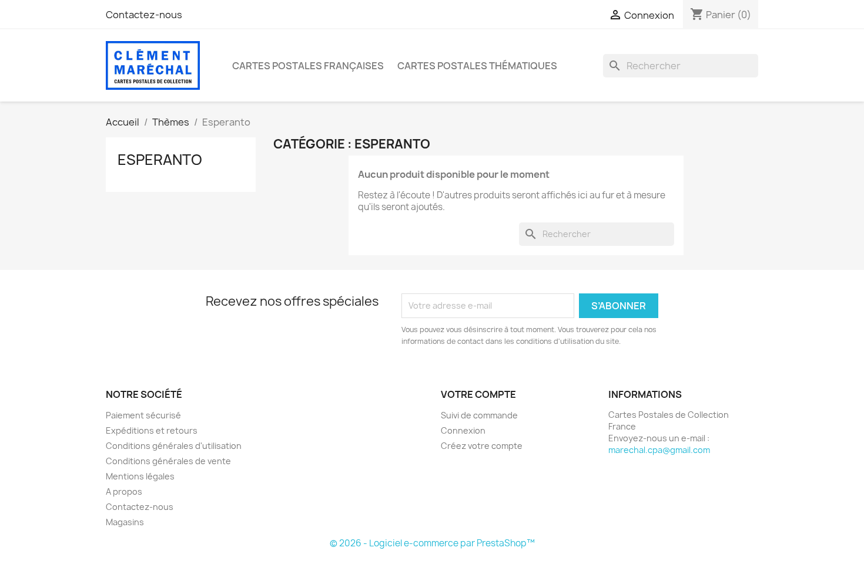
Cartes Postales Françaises (308, 65)
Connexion (463, 430)
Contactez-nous (144, 14)
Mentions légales (140, 476)
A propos (124, 491)
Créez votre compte (482, 445)
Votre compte (478, 394)
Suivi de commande (479, 415)
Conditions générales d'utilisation (174, 445)
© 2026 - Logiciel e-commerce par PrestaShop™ (432, 543)
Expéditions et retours (151, 430)
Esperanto (160, 160)
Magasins (125, 522)
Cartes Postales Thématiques (477, 65)
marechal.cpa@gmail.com (659, 449)
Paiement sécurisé (143, 415)
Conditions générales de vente (168, 461)
